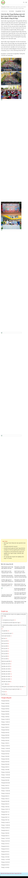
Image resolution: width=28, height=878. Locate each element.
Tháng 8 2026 (4, 700)
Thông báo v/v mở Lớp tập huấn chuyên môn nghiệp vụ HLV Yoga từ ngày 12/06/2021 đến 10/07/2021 (14, 553)
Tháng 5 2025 (4, 732)
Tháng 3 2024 (4, 764)
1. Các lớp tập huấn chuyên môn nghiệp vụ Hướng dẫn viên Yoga (14, 615)
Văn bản (3, 694)
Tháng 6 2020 (4, 835)
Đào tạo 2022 (5, 651)
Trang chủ (3, 6)
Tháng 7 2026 (4, 703)
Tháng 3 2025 (4, 737)
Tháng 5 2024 (4, 759)
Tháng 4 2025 (4, 735)
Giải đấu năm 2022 (6, 671)
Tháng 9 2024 (4, 753)
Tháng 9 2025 (4, 724)
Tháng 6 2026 (4, 706)
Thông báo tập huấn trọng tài (10, 546)
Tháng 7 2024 (4, 756)
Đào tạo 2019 (5, 643)
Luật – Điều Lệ (5, 684)
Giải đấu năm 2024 (6, 676)
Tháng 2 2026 (4, 714)
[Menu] (26, 2)
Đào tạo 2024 (5, 656)
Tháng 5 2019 (4, 848)
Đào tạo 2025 (5, 658)
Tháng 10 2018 (4, 862)
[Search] (23, 2)
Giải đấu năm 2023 (6, 673)
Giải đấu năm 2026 (6, 681)
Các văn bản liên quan (7, 633)
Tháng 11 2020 (4, 825)
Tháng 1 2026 (4, 716)
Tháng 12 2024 (4, 745)
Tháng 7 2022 (4, 798)
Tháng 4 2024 (4, 761)
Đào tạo (3, 638)
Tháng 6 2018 (4, 864)
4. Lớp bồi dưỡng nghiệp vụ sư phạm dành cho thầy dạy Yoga (14, 626)
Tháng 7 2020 (4, 833)
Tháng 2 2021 (4, 819)
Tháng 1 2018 (4, 867)
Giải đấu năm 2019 (6, 666)
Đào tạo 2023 (5, 653)
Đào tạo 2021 (5, 648)
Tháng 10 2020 (4, 827)
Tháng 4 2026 (4, 711)
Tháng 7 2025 (4, 727)
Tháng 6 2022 (4, 801)
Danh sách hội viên (6, 635)
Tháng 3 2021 (4, 817)
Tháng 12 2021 (4, 809)
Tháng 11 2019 (4, 838)
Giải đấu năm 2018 (6, 663)
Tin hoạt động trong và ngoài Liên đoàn (11, 689)
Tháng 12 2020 (4, 822)
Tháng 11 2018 (4, 859)
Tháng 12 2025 (4, 719)
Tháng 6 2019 (4, 846)
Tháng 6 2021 (4, 814)
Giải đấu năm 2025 (6, 679)
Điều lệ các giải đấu (6, 661)
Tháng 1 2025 (4, 743)
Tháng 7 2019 (4, 843)
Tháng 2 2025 (4, 740)
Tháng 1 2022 (4, 806)
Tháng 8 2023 (4, 782)
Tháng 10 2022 (4, 793)
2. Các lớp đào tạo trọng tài (8, 620)
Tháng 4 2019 (4, 851)
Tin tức (7, 6)
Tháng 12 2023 (4, 772)
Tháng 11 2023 (4, 774)
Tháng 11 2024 (4, 748)
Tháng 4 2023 (4, 788)
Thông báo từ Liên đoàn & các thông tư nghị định (13, 686)
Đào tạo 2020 (5, 646)
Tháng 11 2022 (4, 790)
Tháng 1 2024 (4, 769)
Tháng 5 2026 (4, 708)
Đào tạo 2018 (5, 640)
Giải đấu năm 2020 (6, 668)
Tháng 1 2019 (4, 856)
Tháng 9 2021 (4, 811)
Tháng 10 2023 (4, 777)
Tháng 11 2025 (4, 722)
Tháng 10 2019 (4, 841)
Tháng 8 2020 (4, 830)
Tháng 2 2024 (4, 766)
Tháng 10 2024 (4, 751)
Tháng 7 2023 (4, 785)
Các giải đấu (18, 11)
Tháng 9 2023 (4, 780)
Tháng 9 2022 (4, 796)
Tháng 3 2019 (4, 854)
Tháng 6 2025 (4, 729)
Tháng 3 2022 (4, 804)
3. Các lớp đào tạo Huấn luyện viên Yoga (11, 622)
